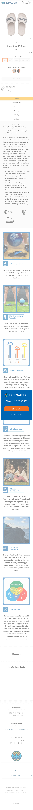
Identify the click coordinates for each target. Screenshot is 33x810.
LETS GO (16, 409)
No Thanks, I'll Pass (17, 414)
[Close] (30, 392)
